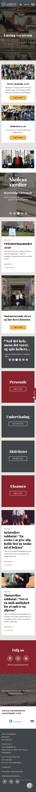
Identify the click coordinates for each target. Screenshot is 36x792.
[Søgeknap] (20, 5)
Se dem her (18, 458)
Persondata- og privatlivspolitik (12, 771)
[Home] (9, 4)
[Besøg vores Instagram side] (18, 658)
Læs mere (18, 98)
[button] (32, 4)
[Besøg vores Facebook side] (10, 658)
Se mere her (18, 424)
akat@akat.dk (11, 747)
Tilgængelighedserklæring (11, 776)
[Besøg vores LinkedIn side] (26, 658)
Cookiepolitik (6, 767)
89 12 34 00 (8, 744)
